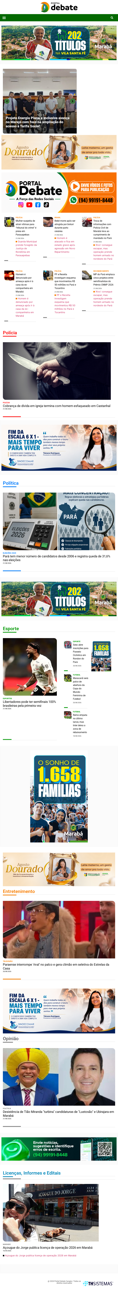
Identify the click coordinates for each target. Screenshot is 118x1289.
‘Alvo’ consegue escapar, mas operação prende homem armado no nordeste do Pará (103, 251)
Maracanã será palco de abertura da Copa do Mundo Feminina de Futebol (80, 688)
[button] (4, 17)
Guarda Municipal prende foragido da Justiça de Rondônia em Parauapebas (26, 248)
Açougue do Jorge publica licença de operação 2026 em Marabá (48, 1247)
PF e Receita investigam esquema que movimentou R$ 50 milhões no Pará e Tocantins (65, 281)
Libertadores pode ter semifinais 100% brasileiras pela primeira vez (29, 703)
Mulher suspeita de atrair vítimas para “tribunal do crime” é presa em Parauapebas (26, 227)
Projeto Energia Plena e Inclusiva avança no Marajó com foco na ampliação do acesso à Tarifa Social (38, 122)
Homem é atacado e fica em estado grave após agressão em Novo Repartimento (65, 245)
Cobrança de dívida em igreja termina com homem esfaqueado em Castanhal (56, 406)
